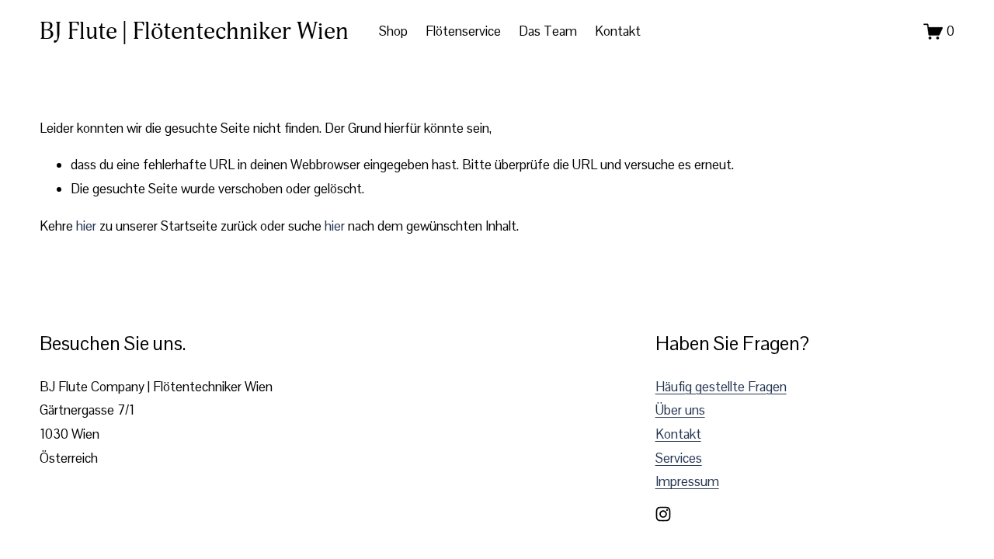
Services (678, 458)
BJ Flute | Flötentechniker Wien (194, 31)
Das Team (548, 31)
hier (86, 225)
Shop (393, 31)
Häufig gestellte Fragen (721, 386)
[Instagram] (663, 514)
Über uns (680, 409)
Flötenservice (463, 31)
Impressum (687, 481)
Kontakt (618, 31)
